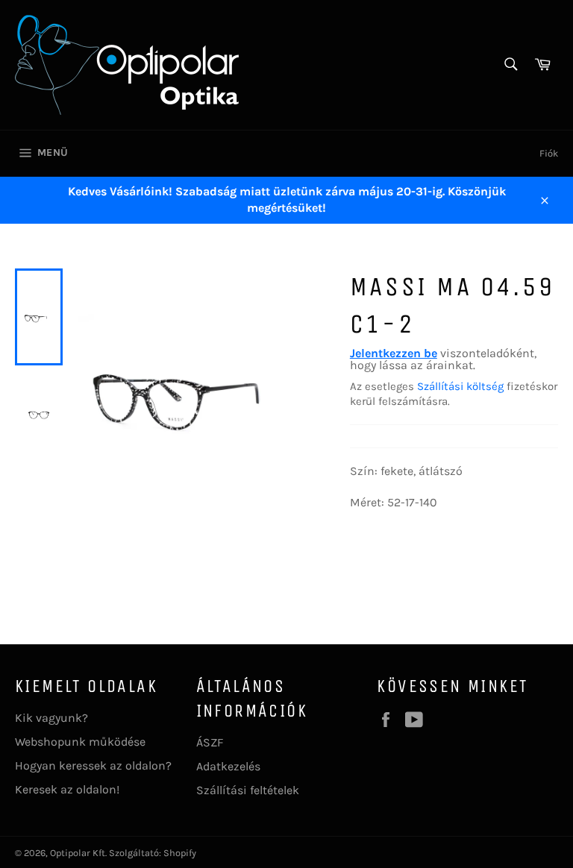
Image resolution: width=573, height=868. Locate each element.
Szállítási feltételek (247, 790)
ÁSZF (209, 742)
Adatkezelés (228, 766)
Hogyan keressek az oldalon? (93, 765)
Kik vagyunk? (51, 718)
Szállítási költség (460, 386)
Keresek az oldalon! (67, 789)
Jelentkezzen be (393, 353)
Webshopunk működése (80, 742)
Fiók (548, 153)
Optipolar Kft (77, 852)
